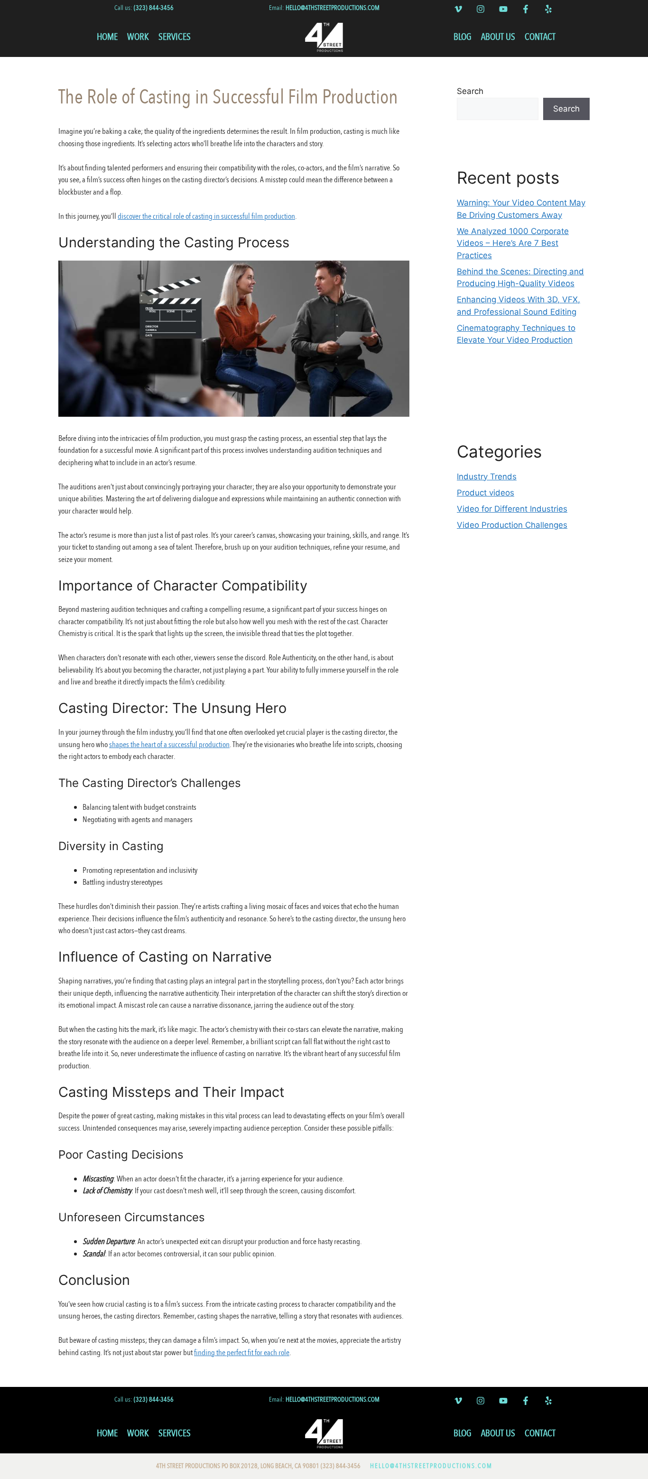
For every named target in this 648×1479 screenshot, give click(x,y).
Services (174, 36)
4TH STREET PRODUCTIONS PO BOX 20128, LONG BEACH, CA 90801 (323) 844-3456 (258, 1465)
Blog (463, 36)
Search (470, 91)
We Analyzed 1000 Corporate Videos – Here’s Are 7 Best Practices (513, 243)
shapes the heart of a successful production (169, 744)
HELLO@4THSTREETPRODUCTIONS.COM (431, 1465)
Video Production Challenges (512, 525)
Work (138, 36)
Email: (324, 7)
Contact (540, 36)
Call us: (144, 7)
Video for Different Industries (512, 509)
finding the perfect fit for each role (241, 1352)
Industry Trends (487, 476)
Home (107, 36)
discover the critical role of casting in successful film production (206, 216)
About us (498, 36)
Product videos (485, 492)
